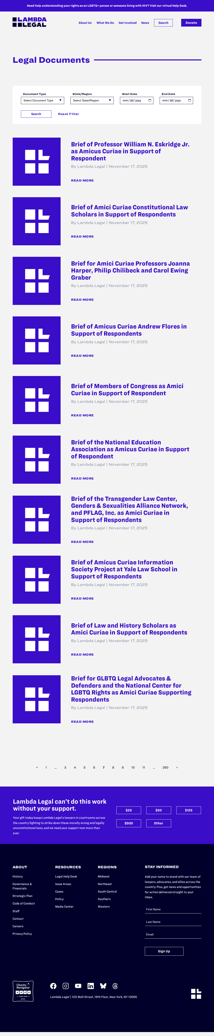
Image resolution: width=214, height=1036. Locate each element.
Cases (59, 891)
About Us (85, 22)
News (145, 22)
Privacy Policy (22, 933)
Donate (191, 22)
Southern (104, 899)
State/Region (82, 93)
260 (165, 767)
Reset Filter (68, 114)
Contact (18, 918)
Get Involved (128, 22)
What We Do (105, 22)
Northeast (105, 884)
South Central (107, 891)
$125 (188, 810)
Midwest (104, 876)
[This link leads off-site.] (53, 988)
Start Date (129, 93)
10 (133, 767)
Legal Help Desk (66, 876)
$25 (129, 810)
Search (163, 22)
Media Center (64, 906)
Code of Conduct (24, 903)
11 (144, 767)
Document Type (34, 93)
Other (158, 823)
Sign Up (164, 951)
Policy (59, 899)
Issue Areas (63, 884)
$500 (129, 823)
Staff (16, 911)
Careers (18, 926)
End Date (168, 93)
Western (104, 906)
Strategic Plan (22, 896)
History (18, 876)
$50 (158, 810)
